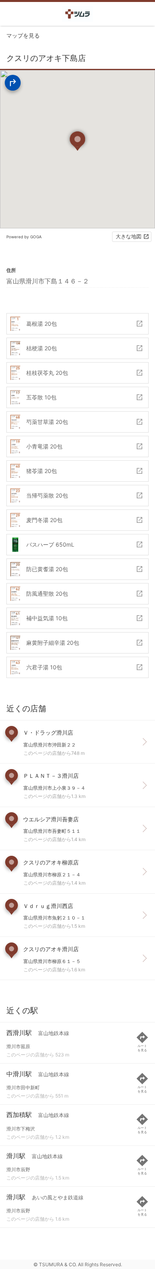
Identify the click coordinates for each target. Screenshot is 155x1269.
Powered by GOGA (24, 236)
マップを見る (23, 35)
